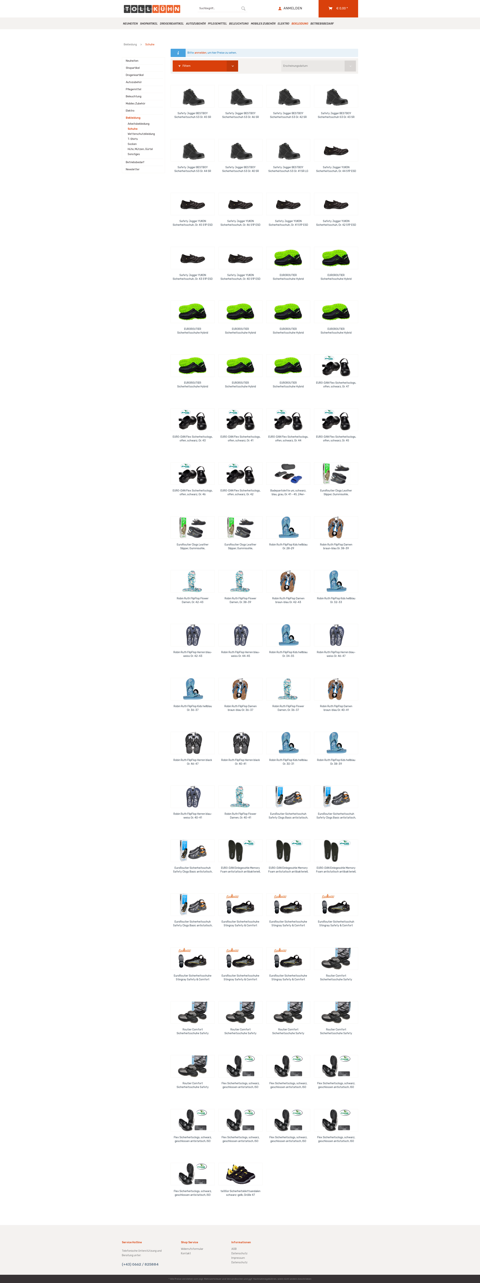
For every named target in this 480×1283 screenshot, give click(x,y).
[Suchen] (243, 8)
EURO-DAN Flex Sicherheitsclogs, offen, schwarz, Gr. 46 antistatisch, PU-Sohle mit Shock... (193, 492)
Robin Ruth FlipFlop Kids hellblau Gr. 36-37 (193, 708)
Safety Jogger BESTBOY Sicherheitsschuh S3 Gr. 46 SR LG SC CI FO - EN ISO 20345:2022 (240, 115)
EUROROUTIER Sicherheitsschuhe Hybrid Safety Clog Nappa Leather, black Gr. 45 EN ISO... (288, 277)
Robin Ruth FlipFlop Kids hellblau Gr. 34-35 (288, 654)
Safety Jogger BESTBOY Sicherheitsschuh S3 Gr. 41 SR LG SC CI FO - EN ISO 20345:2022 (288, 169)
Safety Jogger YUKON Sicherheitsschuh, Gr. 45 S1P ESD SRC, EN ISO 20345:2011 (193, 223)
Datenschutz (239, 1253)
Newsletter (133, 169)
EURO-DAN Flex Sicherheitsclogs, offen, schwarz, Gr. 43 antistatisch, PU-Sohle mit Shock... (193, 439)
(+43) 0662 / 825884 (140, 1264)
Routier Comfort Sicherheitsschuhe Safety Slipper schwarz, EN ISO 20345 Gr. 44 (192, 1031)
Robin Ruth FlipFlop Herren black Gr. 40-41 (240, 762)
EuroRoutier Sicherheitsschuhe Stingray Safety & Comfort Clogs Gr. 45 (240, 923)
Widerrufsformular (192, 1249)
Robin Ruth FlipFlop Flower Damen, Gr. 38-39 (240, 600)
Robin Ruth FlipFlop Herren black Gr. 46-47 (192, 762)
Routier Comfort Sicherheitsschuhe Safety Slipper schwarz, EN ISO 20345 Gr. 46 (288, 1031)
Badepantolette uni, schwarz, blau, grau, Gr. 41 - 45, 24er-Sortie (288, 492)
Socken (132, 144)
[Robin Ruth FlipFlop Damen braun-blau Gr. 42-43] (288, 581)
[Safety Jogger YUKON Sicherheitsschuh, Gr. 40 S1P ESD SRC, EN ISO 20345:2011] (240, 258)
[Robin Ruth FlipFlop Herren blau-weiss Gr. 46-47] (336, 635)
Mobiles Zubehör (135, 103)
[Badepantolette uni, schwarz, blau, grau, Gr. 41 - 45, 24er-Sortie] (288, 473)
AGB (234, 1249)
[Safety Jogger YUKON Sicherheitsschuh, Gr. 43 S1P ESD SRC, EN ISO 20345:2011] (193, 258)
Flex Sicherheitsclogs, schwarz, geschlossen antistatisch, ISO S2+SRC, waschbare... (241, 1085)
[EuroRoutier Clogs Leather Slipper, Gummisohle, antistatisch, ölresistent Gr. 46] (240, 527)
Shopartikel (133, 68)
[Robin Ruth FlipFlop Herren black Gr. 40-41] (240, 743)
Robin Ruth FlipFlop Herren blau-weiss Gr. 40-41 (192, 815)
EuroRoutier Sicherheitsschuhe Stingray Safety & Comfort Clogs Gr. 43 (240, 977)
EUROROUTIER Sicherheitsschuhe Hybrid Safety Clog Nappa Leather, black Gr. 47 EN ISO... (240, 331)
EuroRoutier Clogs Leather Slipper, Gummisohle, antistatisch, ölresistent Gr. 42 (192, 546)
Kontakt (186, 1253)
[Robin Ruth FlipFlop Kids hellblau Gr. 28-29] (288, 527)
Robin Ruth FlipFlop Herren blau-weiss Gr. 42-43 (192, 654)
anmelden (200, 52)
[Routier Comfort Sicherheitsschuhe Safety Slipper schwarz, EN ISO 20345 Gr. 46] (288, 1012)
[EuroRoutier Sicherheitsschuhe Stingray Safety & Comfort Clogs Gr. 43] (240, 958)
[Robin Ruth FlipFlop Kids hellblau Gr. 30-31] (288, 743)
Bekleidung (133, 117)
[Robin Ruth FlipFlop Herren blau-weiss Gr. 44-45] (240, 635)
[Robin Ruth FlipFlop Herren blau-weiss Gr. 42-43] (193, 635)
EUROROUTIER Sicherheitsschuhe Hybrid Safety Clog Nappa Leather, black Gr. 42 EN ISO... (336, 331)
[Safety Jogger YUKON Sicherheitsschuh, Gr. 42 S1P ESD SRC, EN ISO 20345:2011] (336, 204)
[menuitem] (222, 8)
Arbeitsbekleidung (138, 123)
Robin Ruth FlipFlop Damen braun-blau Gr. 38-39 (336, 546)
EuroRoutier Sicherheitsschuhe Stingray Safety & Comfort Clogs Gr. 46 (288, 923)
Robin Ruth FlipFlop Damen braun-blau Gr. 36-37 (240, 708)
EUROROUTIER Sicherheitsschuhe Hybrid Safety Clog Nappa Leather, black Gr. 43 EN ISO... (288, 331)
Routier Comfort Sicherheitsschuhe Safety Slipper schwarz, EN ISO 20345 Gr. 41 (336, 1031)
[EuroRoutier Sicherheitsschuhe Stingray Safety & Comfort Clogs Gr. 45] (240, 904)
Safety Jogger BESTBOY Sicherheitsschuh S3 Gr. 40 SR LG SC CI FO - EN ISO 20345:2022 (240, 169)
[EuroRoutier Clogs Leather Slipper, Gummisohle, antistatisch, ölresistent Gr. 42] (193, 527)
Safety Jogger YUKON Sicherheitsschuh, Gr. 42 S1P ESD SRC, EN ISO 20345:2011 (336, 223)
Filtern (186, 66)
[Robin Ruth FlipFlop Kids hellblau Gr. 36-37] (193, 689)
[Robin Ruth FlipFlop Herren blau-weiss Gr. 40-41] (193, 797)
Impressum (238, 1258)
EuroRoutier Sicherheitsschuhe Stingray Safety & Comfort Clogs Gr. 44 (288, 977)
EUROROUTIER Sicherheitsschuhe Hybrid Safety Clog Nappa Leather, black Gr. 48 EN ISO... (192, 331)
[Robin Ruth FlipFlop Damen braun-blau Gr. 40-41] (336, 689)
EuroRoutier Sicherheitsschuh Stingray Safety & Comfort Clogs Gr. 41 (336, 923)
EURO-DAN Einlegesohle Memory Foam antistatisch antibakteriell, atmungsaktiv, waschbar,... (240, 870)
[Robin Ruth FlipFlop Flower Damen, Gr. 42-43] (193, 581)
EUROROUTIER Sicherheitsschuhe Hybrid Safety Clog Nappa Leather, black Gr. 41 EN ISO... (288, 385)
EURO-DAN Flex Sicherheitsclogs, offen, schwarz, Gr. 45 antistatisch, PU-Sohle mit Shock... (336, 439)
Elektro (130, 110)
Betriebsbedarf (135, 162)
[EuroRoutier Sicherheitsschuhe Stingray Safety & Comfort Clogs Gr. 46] (288, 904)
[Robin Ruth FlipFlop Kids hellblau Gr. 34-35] (288, 635)
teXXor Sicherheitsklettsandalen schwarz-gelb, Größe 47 (240, 1193)
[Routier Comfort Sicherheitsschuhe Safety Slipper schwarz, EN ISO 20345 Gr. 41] (336, 1012)
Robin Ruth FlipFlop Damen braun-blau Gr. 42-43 (288, 600)
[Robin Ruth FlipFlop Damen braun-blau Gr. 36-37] (240, 689)
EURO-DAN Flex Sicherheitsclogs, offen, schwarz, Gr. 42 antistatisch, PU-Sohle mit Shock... (240, 492)
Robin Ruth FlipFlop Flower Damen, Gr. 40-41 (240, 815)
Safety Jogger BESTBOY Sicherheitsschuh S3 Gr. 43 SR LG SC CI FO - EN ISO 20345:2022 (336, 115)
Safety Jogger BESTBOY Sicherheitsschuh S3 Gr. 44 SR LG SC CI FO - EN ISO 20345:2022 (193, 169)
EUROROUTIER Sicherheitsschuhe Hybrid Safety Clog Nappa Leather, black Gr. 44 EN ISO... (192, 385)
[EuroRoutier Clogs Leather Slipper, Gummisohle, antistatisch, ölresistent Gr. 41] (336, 473)
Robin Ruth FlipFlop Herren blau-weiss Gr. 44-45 (240, 654)
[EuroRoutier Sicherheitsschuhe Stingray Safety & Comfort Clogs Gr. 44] (288, 958)
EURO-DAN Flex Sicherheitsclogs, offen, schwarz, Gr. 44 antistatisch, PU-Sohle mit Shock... (288, 439)
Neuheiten (132, 60)
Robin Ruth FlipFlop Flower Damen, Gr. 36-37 (288, 708)
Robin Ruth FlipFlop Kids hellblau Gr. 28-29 (288, 546)
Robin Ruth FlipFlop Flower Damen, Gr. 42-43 (192, 600)
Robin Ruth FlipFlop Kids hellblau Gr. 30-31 (288, 762)
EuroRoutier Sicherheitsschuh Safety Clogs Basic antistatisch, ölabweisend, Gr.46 (192, 870)
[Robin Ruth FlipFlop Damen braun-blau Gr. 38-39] (336, 527)
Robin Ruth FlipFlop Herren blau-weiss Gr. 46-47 (336, 654)
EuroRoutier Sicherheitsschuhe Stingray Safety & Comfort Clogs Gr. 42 (193, 977)
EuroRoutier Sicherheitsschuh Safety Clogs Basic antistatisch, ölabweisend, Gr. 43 (288, 816)
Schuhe (132, 129)
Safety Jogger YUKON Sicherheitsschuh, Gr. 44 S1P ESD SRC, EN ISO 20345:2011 (336, 169)
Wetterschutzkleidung (141, 134)
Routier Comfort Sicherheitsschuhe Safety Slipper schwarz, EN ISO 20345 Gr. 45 (240, 1031)
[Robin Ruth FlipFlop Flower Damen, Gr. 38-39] (240, 581)
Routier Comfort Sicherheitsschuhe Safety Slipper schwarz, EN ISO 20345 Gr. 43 (336, 977)
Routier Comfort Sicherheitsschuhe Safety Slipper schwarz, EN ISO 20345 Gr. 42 (192, 1085)
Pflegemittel (133, 89)
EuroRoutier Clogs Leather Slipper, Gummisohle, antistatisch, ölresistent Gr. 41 (336, 492)
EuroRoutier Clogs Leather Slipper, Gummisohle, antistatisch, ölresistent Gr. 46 (240, 546)
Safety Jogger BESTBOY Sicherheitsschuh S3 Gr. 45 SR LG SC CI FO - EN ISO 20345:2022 (193, 115)
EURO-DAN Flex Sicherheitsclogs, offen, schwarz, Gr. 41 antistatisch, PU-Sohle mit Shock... (240, 439)
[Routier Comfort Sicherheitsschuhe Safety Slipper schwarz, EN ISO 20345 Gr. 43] (336, 958)
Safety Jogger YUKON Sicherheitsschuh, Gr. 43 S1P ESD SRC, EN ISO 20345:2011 (193, 277)
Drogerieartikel (135, 75)
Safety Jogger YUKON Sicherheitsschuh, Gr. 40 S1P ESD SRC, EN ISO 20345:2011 (240, 277)
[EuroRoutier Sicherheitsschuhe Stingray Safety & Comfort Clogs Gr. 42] (193, 958)
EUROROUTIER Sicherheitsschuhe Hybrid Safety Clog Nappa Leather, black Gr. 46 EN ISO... (336, 277)
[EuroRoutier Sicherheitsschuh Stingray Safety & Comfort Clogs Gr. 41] (336, 904)
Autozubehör (134, 82)
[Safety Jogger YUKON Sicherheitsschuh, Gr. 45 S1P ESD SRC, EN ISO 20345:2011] (193, 204)
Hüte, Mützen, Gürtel (140, 149)
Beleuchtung (133, 96)
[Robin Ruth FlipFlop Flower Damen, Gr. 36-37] (288, 689)
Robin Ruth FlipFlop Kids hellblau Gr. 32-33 (336, 600)
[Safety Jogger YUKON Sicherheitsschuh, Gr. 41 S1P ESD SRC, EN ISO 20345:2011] (288, 204)
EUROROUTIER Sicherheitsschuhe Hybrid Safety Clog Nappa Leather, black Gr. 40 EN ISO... (240, 385)
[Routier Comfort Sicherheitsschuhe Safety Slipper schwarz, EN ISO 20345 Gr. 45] (240, 1012)
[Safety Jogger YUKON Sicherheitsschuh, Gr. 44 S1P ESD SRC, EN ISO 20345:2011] (336, 150)
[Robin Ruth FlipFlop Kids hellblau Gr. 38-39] (336, 743)
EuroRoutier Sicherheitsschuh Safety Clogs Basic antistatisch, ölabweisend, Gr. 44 (336, 816)
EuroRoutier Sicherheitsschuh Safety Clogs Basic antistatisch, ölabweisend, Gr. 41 (192, 923)
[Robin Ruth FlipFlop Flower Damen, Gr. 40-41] (240, 797)
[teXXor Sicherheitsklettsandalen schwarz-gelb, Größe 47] (240, 1174)
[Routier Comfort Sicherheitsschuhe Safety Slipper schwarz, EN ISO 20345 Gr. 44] (193, 1012)
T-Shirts (133, 139)
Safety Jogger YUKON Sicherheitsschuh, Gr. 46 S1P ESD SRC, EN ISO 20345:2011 (240, 223)
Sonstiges (134, 154)
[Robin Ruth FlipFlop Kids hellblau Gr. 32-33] (336, 581)
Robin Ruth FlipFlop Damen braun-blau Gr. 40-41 (336, 708)
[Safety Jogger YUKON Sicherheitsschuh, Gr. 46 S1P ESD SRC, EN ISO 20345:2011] (240, 204)
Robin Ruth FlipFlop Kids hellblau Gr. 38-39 (336, 762)
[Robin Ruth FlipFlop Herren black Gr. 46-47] (193, 743)
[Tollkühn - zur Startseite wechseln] (152, 9)
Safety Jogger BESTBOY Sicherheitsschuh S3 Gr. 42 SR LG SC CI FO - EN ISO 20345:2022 (288, 115)
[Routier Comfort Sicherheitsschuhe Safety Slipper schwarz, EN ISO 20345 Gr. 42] (193, 1066)
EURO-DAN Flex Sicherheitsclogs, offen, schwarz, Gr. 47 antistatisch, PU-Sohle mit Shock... (336, 385)
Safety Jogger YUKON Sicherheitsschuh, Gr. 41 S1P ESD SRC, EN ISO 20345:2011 (288, 223)
